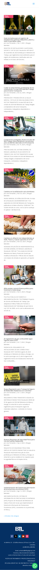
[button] (35, 566)
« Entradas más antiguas (11, 516)
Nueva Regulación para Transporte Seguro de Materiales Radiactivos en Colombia (19, 390)
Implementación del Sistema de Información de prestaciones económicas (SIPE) (19, 488)
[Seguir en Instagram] (27, 536)
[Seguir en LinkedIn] (19, 536)
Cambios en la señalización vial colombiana (19, 192)
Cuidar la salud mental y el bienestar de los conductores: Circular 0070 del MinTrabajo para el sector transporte (19, 89)
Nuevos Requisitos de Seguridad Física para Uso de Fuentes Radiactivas (19, 440)
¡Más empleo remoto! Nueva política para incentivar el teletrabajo (18, 289)
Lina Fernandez (11, 43)
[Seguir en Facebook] (11, 536)
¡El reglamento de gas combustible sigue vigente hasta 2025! (18, 339)
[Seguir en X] (15, 536)
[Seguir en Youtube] (23, 536)
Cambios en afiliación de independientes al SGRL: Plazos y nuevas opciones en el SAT (19, 239)
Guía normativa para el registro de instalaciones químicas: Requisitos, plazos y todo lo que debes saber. (19, 39)
